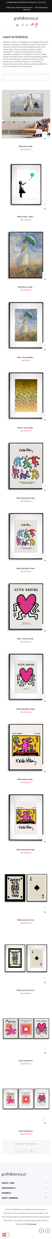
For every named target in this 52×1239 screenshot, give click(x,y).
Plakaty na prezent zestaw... (26, 919)
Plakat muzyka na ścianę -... (26, 779)
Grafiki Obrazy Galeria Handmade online (19, 7)
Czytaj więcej (31, 1224)
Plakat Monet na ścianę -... (26, 287)
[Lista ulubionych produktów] (31, 25)
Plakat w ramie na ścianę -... (26, 427)
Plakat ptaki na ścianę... (26, 146)
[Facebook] (41, 1230)
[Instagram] (47, 1230)
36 (31, 1151)
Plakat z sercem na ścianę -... (26, 638)
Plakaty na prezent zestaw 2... (26, 990)
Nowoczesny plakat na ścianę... (26, 568)
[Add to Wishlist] (45, 134)
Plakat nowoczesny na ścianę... (26, 498)
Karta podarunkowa (41, 7)
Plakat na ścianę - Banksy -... (26, 216)
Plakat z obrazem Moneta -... (26, 357)
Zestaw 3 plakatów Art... (26, 1060)
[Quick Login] (26, 25)
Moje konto (27, 9)
